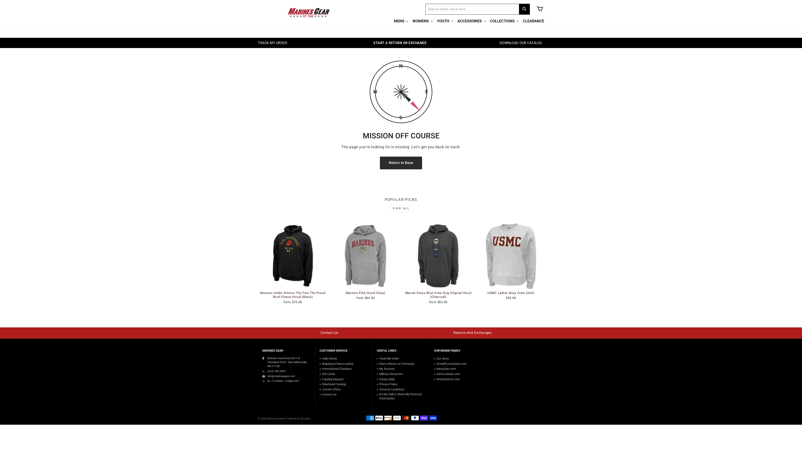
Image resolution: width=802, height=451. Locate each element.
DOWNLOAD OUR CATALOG (521, 43)
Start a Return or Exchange (396, 363)
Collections (502, 21)
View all (401, 208)
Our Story (443, 358)
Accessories (470, 21)
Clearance (533, 21)
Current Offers (331, 389)
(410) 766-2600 (276, 371)
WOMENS (421, 21)
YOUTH (443, 21)
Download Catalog (334, 384)
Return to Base (401, 163)
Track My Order (389, 358)
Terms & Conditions (391, 389)
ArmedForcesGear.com (451, 363)
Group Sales (387, 379)
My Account (387, 368)
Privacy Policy (388, 384)
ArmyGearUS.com (448, 379)
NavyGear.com (446, 368)
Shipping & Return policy (337, 363)
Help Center (329, 358)
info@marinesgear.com (281, 376)
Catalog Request (333, 379)
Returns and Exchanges (472, 333)
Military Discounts (390, 374)
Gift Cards (328, 374)
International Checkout (337, 368)
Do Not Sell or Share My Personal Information (400, 396)
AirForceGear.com (448, 374)
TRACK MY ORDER (272, 43)
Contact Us (329, 333)
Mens (399, 21)
